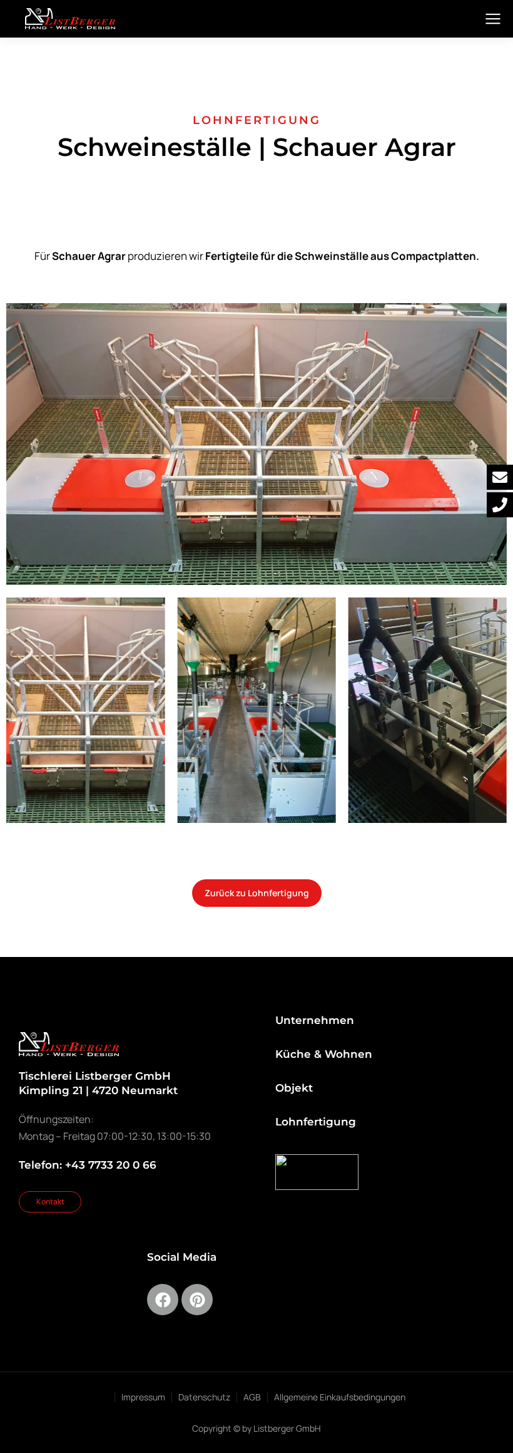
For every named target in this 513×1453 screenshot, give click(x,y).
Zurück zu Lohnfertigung (257, 893)
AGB (252, 1397)
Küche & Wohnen (323, 1054)
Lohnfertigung (315, 1121)
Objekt (294, 1088)
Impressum (143, 1397)
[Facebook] (162, 1299)
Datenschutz (204, 1397)
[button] (427, 709)
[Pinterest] (197, 1299)
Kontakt (50, 1201)
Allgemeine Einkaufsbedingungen (339, 1397)
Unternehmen (314, 1020)
